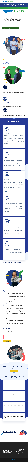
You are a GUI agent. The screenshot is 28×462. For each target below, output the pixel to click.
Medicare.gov (17, 452)
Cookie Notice (5, 449)
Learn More (6, 191)
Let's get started (14, 371)
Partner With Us (7, 341)
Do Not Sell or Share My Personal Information (7, 452)
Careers (4, 446)
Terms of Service (6, 450)
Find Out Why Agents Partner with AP (10, 28)
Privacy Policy (5, 448)
